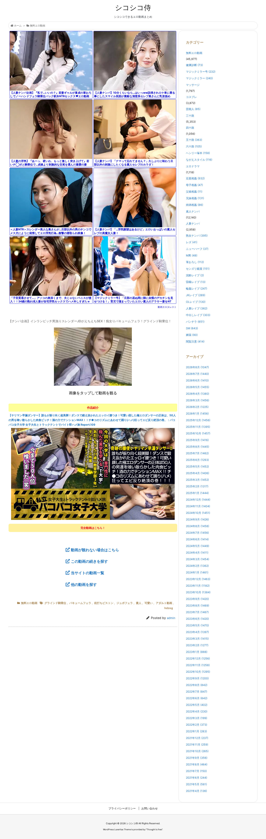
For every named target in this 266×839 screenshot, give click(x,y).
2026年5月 (197, 387)
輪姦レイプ (196, 288)
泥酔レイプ (195, 275)
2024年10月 (198, 512)
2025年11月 (198, 426)
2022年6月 (196, 698)
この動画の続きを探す (89, 561)
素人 (138, 603)
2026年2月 (197, 406)
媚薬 (192, 334)
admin (171, 618)
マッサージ (193, 84)
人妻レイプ (196, 308)
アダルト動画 (164, 603)
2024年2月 (197, 565)
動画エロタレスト (167, 306)
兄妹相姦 (195, 198)
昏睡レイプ (195, 281)
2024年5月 (197, 546)
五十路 (194, 139)
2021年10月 (197, 751)
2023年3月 (197, 638)
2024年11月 (198, 506)
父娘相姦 (194, 191)
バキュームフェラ (80, 603)
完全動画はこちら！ (93, 527)
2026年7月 (197, 373)
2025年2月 (197, 486)
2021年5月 (196, 784)
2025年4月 (197, 473)
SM (192, 328)
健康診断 (194, 65)
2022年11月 (198, 665)
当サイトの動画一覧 (87, 572)
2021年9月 (196, 757)
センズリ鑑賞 (198, 268)
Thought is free (154, 829)
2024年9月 (197, 519)
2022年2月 (196, 724)
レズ (191, 242)
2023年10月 (198, 592)
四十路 (190, 127)
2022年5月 (196, 704)
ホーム (18, 25)
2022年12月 (198, 658)
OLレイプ (195, 301)
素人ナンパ (193, 211)
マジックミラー (199, 78)
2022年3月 (196, 718)
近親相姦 (195, 178)
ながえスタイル (199, 159)
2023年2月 (197, 645)
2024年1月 (197, 572)
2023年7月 (197, 612)
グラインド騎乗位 (55, 603)
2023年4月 (197, 632)
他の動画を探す (84, 584)
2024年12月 (198, 499)
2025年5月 (197, 466)
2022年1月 (196, 731)
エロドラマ (193, 166)
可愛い (148, 603)
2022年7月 (196, 691)
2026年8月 (197, 367)
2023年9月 (197, 598)
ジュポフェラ (124, 603)
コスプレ (191, 97)
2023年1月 (196, 651)
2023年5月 (197, 625)
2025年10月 (198, 433)
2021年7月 (196, 771)
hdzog (168, 608)
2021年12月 (197, 738)
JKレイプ (195, 295)
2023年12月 (198, 579)
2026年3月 (197, 400)
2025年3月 (197, 479)
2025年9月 (197, 440)
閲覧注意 (195, 341)
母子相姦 (194, 185)
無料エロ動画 (37, 25)
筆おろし (195, 262)
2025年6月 (197, 459)
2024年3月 (197, 559)
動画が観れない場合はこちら (95, 550)
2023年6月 (197, 618)
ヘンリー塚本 (198, 153)
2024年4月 (197, 552)
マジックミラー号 (200, 71)
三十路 (190, 115)
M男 (191, 255)
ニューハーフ (197, 248)
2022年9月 (197, 678)
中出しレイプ (198, 315)
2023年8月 (197, 605)
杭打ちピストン (103, 603)
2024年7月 (197, 532)
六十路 (194, 146)
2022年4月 (196, 711)
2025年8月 (197, 446)
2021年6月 (196, 777)
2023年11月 (198, 585)
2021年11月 (197, 744)
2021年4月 (196, 790)
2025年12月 (198, 420)
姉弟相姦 (194, 204)
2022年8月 (196, 685)
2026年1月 (197, 413)
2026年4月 (197, 393)
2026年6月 (197, 380)
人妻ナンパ (193, 223)
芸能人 (193, 109)
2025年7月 (197, 453)
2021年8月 (196, 764)
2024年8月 (197, 526)
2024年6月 (197, 539)
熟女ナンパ (197, 235)
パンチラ (195, 321)
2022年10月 (198, 671)
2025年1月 (197, 493)
